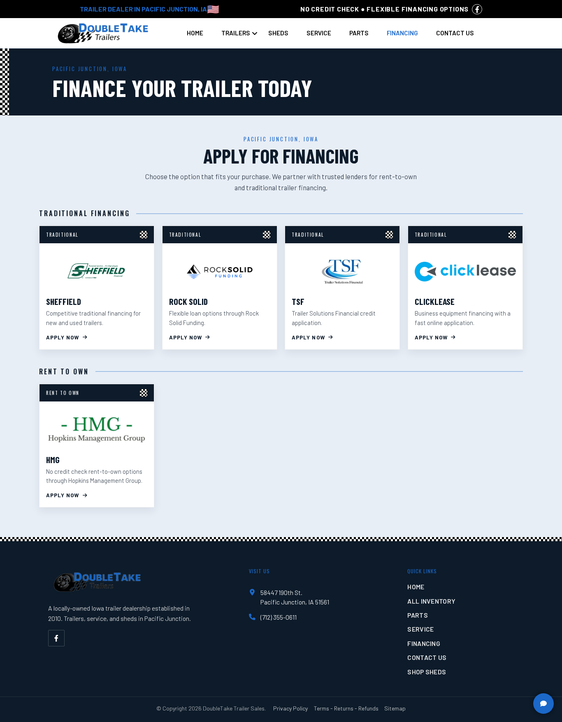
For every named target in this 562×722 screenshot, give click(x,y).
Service (319, 33)
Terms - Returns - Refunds (346, 708)
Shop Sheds (426, 672)
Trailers (235, 33)
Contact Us (455, 33)
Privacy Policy (290, 708)
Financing (402, 33)
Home (195, 33)
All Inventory (431, 601)
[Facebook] (56, 638)
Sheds (278, 33)
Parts (359, 33)
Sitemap (395, 708)
